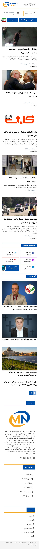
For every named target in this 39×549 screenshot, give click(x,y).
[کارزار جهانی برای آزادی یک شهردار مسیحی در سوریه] (19, 326)
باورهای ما (30, 525)
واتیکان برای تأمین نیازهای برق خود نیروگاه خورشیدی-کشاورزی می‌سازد (23, 374)
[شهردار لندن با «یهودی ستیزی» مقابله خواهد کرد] (19, 80)
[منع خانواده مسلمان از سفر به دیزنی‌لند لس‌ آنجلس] (19, 119)
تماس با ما (30, 536)
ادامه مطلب (33, 67)
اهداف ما (30, 521)
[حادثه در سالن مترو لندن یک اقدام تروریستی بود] (19, 165)
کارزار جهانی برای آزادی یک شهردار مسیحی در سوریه (19, 339)
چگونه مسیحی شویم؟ (27, 532)
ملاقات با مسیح (28, 528)
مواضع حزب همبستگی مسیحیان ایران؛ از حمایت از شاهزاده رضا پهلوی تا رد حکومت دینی (20, 308)
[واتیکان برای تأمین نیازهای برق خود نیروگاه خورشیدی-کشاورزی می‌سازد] (19, 358)
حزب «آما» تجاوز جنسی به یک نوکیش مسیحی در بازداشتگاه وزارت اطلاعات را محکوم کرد (20, 383)
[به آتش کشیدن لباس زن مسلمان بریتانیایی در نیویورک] (19, 36)
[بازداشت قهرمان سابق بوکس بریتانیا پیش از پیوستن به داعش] (19, 206)
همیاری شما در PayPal (28, 20)
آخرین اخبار (31, 276)
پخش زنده (13, 20)
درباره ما (30, 517)
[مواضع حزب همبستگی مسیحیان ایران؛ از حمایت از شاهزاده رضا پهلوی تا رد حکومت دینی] (19, 293)
